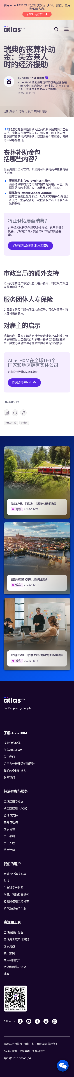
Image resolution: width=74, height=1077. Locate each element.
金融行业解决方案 (15, 874)
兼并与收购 (11, 822)
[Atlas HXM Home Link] (14, 29)
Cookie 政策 (10, 1051)
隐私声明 (24, 1051)
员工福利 (9, 836)
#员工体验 (10, 422)
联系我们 (9, 777)
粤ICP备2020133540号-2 (17, 1058)
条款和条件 (38, 1051)
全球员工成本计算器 (16, 939)
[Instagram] (45, 1021)
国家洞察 (9, 946)
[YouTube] (28, 1021)
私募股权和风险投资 (16, 901)
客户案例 (9, 953)
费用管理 (9, 850)
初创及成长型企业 (15, 908)
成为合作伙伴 (12, 743)
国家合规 (9, 829)
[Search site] (56, 29)
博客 (21, 111)
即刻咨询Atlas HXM (24, 382)
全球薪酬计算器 (13, 932)
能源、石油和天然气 (16, 894)
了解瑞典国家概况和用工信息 (30, 245)
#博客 (24, 422)
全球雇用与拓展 (13, 801)
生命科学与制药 (13, 887)
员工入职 (9, 843)
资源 (12, 111)
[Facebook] (37, 1021)
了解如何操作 (34, 14)
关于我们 (9, 757)
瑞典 (6, 129)
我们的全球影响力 (15, 771)
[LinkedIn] (20, 1021)
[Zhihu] (54, 1021)
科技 (6, 881)
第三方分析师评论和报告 (19, 763)
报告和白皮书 (12, 960)
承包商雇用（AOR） (16, 808)
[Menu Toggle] (66, 29)
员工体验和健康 (37, 111)
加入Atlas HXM (13, 750)
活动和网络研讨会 (15, 967)
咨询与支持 (11, 815)
